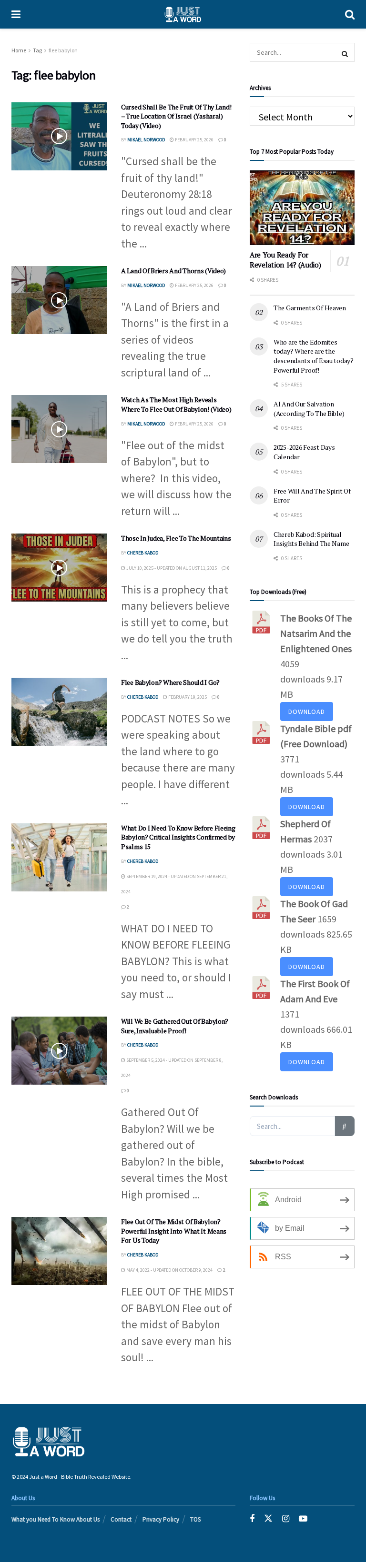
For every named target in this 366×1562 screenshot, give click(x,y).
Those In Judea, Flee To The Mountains (176, 538)
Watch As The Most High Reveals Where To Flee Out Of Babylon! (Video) (176, 404)
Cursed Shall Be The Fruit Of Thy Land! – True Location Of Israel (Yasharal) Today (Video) (176, 116)
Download (306, 711)
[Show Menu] (15, 14)
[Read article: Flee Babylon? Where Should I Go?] (59, 712)
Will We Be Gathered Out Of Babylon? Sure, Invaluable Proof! (174, 1026)
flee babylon (63, 50)
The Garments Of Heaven (310, 307)
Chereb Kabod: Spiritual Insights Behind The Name (311, 539)
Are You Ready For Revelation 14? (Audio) (285, 259)
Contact (121, 1519)
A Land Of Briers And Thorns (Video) (173, 270)
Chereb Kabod (142, 553)
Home (18, 50)
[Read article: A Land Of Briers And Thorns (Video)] (59, 300)
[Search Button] (350, 14)
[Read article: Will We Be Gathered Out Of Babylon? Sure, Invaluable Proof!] (59, 1051)
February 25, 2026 (194, 140)
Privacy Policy (160, 1519)
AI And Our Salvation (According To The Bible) (309, 408)
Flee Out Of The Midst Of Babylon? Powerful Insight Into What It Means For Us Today (173, 1231)
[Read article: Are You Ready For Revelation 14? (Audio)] (302, 207)
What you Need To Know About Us (55, 1519)
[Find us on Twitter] (268, 1518)
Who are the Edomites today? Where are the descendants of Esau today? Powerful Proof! (314, 356)
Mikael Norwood (146, 140)
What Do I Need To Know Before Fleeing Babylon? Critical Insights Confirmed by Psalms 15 (178, 837)
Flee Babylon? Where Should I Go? (170, 682)
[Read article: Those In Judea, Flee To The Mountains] (59, 568)
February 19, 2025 (187, 697)
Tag (37, 50)
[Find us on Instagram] (285, 1518)
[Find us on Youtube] (303, 1518)
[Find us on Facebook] (252, 1518)
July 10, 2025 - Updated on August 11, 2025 (171, 568)
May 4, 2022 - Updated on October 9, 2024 (169, 1270)
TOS (195, 1519)
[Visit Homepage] (183, 14)
